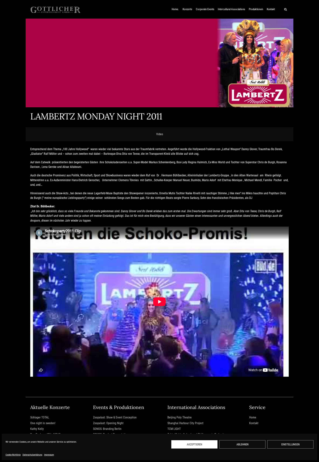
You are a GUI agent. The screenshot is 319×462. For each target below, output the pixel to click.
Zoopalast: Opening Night (108, 423)
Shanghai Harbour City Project (185, 423)
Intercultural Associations (231, 9)
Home (252, 417)
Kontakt (271, 9)
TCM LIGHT (174, 429)
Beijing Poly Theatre (179, 417)
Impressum (49, 455)
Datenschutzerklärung (32, 455)
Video (159, 134)
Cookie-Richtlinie (13, 455)
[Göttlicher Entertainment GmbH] (55, 9)
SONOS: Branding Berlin (107, 429)
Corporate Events (205, 9)
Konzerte (187, 9)
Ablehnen (242, 444)
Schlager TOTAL (39, 417)
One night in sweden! (42, 423)
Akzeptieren (194, 444)
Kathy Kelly (37, 429)
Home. (175, 9)
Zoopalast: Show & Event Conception (115, 417)
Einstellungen (290, 444)
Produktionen (256, 9)
